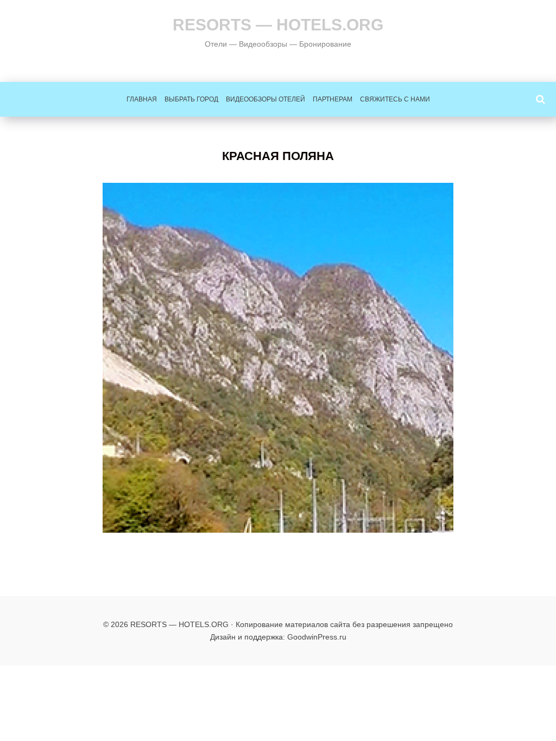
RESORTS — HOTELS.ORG (278, 25)
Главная (142, 99)
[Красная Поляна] (278, 358)
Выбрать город (191, 99)
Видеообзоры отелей (265, 99)
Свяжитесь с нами (395, 99)
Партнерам (332, 99)
